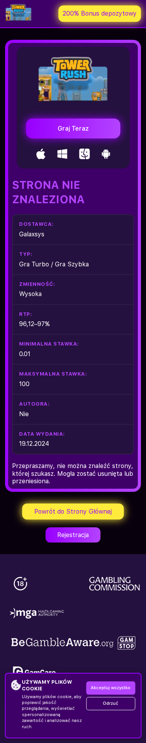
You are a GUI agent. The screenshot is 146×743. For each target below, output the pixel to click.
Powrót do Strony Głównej (73, 511)
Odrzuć (110, 703)
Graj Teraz (73, 128)
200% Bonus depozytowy (100, 13)
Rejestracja (73, 535)
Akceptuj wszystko (110, 687)
